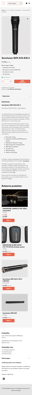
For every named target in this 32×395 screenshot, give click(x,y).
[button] (27, 18)
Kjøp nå (8, 220)
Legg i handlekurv (22, 81)
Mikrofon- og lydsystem (16, 10)
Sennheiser (26, 161)
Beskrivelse (6, 96)
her (4, 374)
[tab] (16, 96)
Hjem (4, 10)
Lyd (8, 10)
